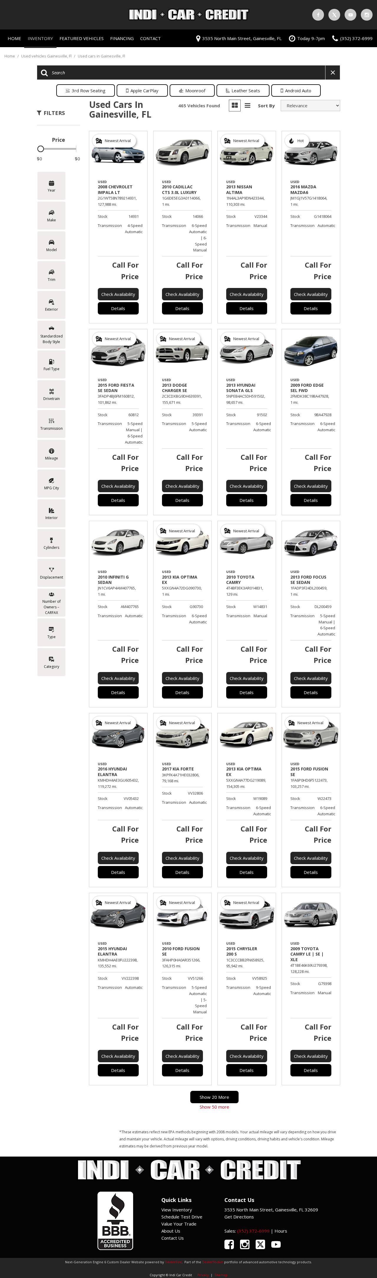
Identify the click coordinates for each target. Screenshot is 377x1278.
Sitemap (220, 1275)
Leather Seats (246, 90)
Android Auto (298, 90)
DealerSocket (212, 1262)
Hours (281, 1231)
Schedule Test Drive (181, 1217)
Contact (150, 38)
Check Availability (118, 294)
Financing (122, 38)
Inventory (40, 38)
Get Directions (239, 1217)
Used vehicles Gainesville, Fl (46, 56)
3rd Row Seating (88, 90)
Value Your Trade (178, 1224)
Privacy (203, 1275)
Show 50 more (214, 1107)
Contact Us (172, 1238)
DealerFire (173, 1262)
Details (118, 308)
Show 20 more (214, 1097)
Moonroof (195, 90)
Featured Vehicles (81, 38)
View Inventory (176, 1210)
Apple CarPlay (144, 90)
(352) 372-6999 (253, 1231)
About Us (170, 1231)
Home (14, 38)
